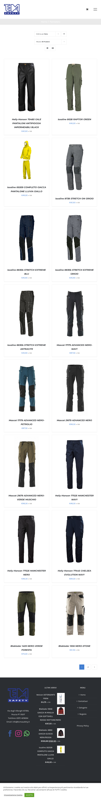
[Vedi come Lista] (52, 48)
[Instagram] (18, 733)
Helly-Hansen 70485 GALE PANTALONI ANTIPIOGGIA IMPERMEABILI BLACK (26, 123)
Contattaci (83, 701)
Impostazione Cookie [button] (13, 795)
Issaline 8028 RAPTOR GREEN (74, 119)
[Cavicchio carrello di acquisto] (87, 9)
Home (83, 695)
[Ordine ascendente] (64, 34)
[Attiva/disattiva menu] (95, 9)
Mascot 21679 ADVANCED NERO (74, 420)
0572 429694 (22, 718)
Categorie (83, 707)
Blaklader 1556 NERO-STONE (74, 646)
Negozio (82, 714)
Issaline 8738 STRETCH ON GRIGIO (74, 198)
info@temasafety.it (21, 722)
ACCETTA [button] (29, 795)
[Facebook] (10, 733)
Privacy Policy (83, 726)
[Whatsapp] (26, 733)
